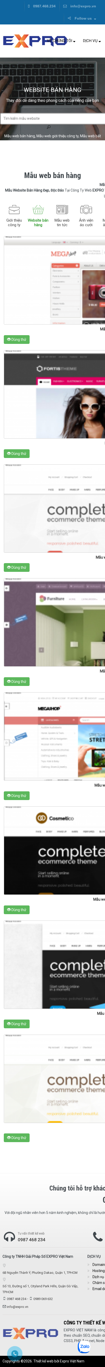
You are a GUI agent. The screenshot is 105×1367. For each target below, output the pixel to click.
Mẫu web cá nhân (59, 142)
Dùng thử (18, 339)
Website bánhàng (38, 222)
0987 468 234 (31, 1239)
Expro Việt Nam (72, 1361)
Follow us (83, 18)
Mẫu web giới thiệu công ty (57, 136)
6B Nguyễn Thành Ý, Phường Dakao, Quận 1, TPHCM (40, 1273)
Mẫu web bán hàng (19, 136)
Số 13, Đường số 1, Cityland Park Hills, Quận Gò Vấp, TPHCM (40, 1289)
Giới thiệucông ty (14, 222)
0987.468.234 (44, 6)
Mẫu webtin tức (62, 222)
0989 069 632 (43, 1299)
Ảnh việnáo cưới (86, 222)
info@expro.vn (82, 6)
